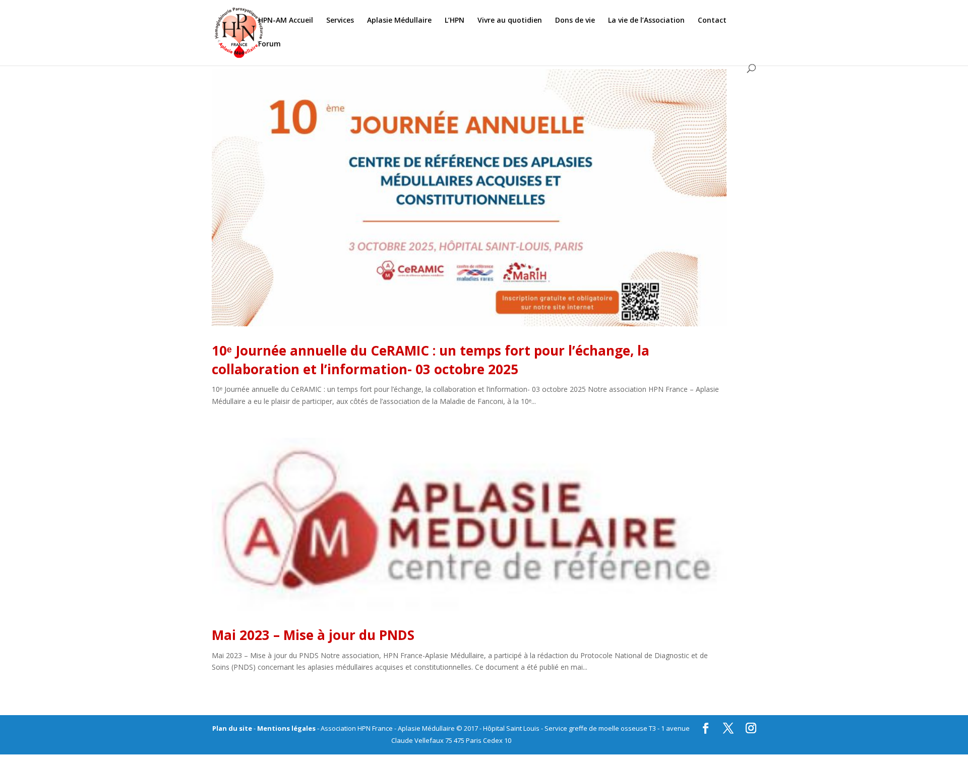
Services (340, 21)
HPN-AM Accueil (285, 21)
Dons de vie (575, 21)
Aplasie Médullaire (399, 21)
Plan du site (232, 728)
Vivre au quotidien (509, 21)
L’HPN (454, 21)
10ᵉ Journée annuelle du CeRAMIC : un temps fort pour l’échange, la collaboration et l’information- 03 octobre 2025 (430, 359)
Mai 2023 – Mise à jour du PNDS (313, 635)
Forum (269, 44)
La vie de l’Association (646, 21)
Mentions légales (286, 728)
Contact (712, 21)
